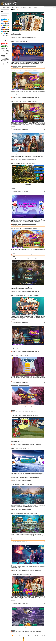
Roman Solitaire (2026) (23, 41)
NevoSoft (32, 97)
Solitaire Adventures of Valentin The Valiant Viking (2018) (28, 415)
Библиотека (23, 7)
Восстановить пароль (4, 15)
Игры (8, 7)
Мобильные (29, 7)
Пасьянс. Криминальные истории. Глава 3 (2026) (28, 228)
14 (42, 635)
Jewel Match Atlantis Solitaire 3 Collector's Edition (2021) (29, 513)
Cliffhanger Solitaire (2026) (23, 355)
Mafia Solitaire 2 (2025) (23, 543)
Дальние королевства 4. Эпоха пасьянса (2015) (28, 258)
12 (37, 635)
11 (35, 635)
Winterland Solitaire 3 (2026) (24, 448)
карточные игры (14, 37)
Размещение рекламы (4, 44)
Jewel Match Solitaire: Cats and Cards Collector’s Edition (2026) (29, 10)
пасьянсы (23, 37)
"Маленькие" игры (14, 41)
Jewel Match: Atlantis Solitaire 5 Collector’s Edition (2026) (29, 295)
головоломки (27, 444)
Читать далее (13, 64)
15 (44, 635)
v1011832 (14, 67)
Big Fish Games (14, 10)
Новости (35, 7)
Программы (3, 7)
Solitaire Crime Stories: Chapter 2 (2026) (25, 574)
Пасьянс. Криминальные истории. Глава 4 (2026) (28, 101)
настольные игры (28, 37)
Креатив (17, 7)
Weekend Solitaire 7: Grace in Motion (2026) (27, 163)
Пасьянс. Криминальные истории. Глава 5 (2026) (28, 70)
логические (19, 37)
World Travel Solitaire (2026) (24, 385)
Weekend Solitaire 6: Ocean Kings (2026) (25, 484)
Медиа (12, 7)
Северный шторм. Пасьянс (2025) (25, 605)
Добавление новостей (4, 45)
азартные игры (33, 37)
